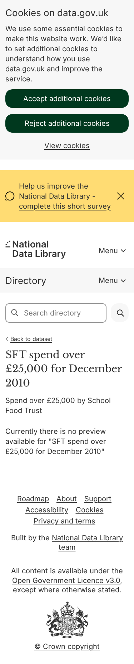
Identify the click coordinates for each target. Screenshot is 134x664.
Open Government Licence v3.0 (66, 580)
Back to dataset (31, 338)
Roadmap (33, 498)
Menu (108, 250)
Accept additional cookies (67, 98)
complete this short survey (65, 206)
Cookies (90, 510)
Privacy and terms (64, 521)
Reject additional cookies (67, 123)
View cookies (67, 145)
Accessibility (46, 510)
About (66, 498)
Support (97, 498)
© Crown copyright (67, 646)
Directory (25, 280)
